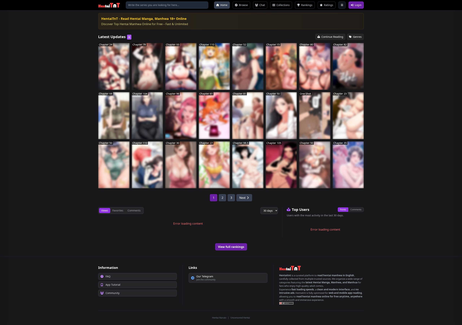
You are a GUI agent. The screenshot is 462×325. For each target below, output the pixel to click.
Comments (355, 209)
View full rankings (231, 247)
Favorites (117, 210)
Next (242, 198)
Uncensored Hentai (240, 317)
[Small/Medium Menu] (342, 5)
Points (343, 209)
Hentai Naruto (219, 317)
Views (104, 210)
